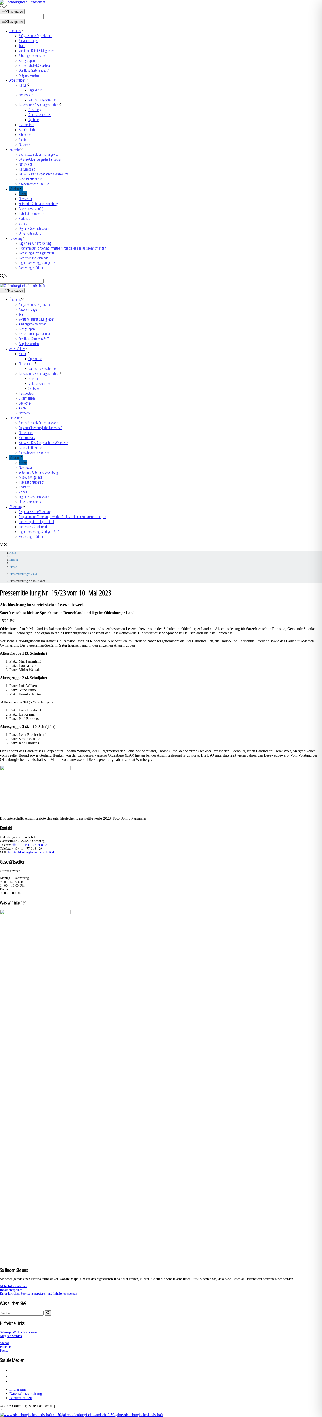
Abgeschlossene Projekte (34, 183)
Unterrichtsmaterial (30, 233)
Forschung (34, 109)
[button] (2, 1411)
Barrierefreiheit (20, 1398)
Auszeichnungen (28, 40)
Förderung (15, 238)
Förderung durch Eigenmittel (36, 252)
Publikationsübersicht (32, 213)
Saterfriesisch (27, 129)
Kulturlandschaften (39, 114)
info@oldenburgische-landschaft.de (31, 852)
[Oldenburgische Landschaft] (22, 286)
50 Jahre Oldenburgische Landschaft (40, 159)
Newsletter (25, 198)
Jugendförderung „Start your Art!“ (39, 262)
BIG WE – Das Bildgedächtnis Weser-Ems (43, 173)
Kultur (22, 85)
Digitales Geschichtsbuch (34, 228)
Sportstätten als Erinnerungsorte (38, 154)
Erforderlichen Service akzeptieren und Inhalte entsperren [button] (38, 1293)
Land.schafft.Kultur (30, 178)
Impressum (17, 1389)
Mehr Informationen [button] (13, 1286)
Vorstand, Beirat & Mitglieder (36, 50)
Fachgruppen (27, 60)
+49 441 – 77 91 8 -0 (32, 845)
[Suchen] (48, 1313)
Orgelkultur (35, 89)
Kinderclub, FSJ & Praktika (34, 65)
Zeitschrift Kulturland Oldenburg (38, 203)
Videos (23, 223)
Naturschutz (26, 94)
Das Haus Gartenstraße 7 (34, 70)
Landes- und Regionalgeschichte (38, 104)
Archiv (22, 139)
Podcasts (24, 218)
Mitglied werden (29, 75)
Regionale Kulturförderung (35, 243)
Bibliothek (25, 134)
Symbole (33, 119)
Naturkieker (26, 164)
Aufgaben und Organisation (35, 35)
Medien (14, 188)
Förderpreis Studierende (33, 257)
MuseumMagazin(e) (31, 208)
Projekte (14, 149)
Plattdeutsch (26, 124)
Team (22, 45)
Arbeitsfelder (17, 80)
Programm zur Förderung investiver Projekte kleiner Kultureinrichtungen (62, 248)
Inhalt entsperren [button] (11, 1290)
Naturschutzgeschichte (42, 99)
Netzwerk (24, 144)
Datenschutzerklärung (25, 1394)
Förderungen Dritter (31, 267)
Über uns (15, 30)
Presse (23, 193)
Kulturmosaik (27, 169)
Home (12, 552)
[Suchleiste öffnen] (4, 7)
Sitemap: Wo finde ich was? (18, 1332)
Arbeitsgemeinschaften (32, 55)
